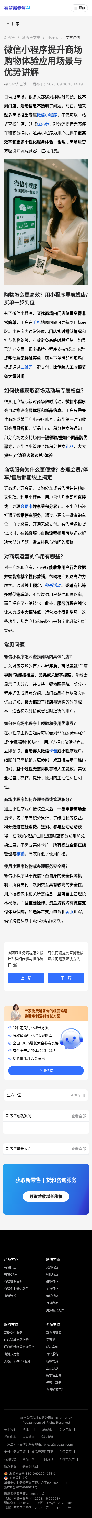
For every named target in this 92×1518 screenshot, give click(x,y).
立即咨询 (46, 1071)
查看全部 (78, 1095)
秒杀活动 (53, 585)
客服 (69, 911)
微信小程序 (47, 114)
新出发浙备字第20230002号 (24, 1494)
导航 (82, 8)
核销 (20, 853)
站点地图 (10, 1467)
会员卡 (26, 506)
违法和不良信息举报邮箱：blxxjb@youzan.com (40, 1444)
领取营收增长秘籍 (46, 1196)
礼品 (69, 446)
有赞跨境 (10, 1459)
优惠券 (43, 124)
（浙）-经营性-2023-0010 (55, 1503)
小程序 (53, 37)
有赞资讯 (47, 1459)
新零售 (9, 37)
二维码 (26, 367)
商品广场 (28, 1459)
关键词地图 (30, 1467)
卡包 (53, 751)
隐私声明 (47, 1430)
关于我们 (10, 1430)
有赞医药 (65, 1452)
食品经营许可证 (42, 1452)
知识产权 (65, 1430)
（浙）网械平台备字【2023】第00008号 (33, 1498)
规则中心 (10, 1437)
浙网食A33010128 (17, 1503)
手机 (37, 322)
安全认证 (28, 1437)
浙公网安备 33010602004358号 (32, 1473)
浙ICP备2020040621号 (20, 1487)
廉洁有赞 (47, 1437)
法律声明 (28, 1430)
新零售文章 (31, 37)
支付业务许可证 (15, 1452)
